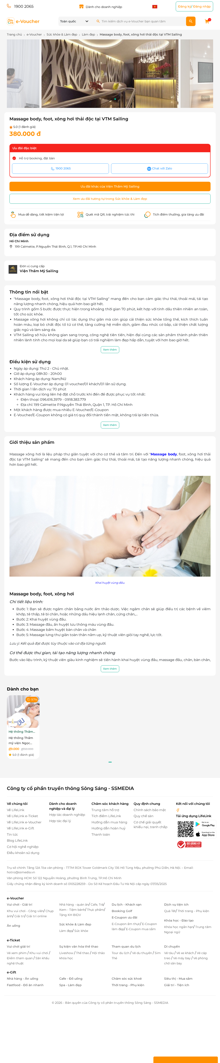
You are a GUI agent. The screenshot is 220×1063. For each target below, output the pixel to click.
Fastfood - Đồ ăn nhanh (25, 985)
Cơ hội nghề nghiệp (22, 847)
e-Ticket (13, 940)
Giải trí (19, 916)
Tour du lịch (121, 953)
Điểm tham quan (20, 958)
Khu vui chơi (39, 953)
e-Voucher (15, 898)
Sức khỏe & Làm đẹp (75, 924)
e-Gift (11, 972)
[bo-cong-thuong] (189, 844)
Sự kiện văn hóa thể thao (78, 946)
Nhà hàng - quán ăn (74, 904)
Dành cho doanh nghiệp (104, 7)
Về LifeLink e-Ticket (22, 816)
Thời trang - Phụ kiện (193, 911)
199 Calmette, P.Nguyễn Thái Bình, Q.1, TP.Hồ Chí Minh (55, 246)
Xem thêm (110, 349)
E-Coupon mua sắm (141, 929)
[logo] (23, 21)
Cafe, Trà (97, 904)
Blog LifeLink (17, 840)
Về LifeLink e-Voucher (24, 822)
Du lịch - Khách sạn (127, 904)
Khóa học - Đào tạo (179, 920)
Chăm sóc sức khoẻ (127, 979)
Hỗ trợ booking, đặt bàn (37, 158)
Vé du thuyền (142, 953)
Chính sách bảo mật (150, 810)
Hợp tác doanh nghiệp (67, 815)
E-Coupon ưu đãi (124, 917)
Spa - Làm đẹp (70, 985)
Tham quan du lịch (126, 946)
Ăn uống (13, 926)
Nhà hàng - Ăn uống (22, 979)
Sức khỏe (81, 931)
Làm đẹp (65, 931)
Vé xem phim (17, 953)
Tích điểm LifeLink (106, 816)
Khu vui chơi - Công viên (25, 911)
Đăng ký (184, 6)
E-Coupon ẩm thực (126, 924)
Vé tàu (169, 953)
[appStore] (203, 834)
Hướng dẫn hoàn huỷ (108, 828)
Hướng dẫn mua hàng (109, 822)
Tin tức (12, 834)
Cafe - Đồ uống (70, 979)
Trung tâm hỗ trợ (105, 810)
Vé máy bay (182, 958)
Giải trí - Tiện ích (176, 985)
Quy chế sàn (143, 816)
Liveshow (66, 953)
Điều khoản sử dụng (23, 853)
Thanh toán (101, 834)
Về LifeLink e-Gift (20, 828)
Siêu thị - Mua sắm (178, 979)
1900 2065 (24, 6)
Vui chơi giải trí (18, 946)
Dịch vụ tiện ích (176, 904)
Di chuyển (172, 946)
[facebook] (178, 810)
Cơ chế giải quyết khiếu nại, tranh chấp (150, 824)
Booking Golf (122, 911)
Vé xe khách (185, 953)
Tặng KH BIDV (70, 915)
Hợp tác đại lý (60, 821)
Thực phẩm (95, 910)
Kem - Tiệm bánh (72, 910)
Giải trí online (36, 916)
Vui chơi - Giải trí (19, 904)
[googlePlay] (203, 824)
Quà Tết (170, 911)
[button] (101, 99)
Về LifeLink (15, 810)
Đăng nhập (202, 6)
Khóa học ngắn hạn (178, 927)
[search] (191, 21)
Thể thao (83, 953)
